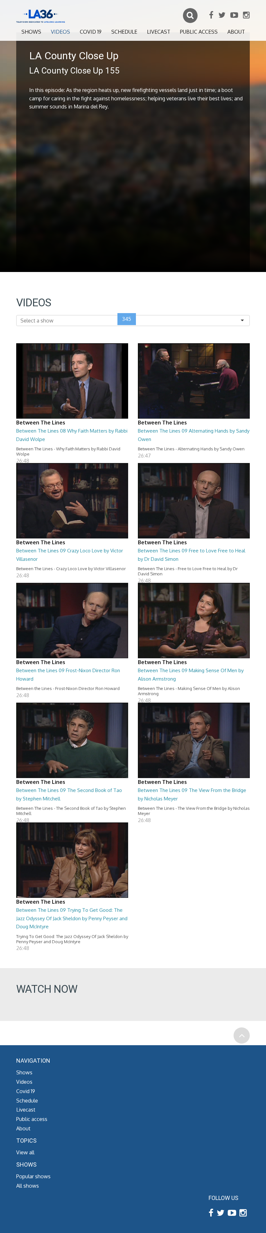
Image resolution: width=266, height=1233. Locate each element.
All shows (27, 1185)
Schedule (124, 31)
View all (25, 1152)
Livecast (158, 31)
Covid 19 (91, 31)
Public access (199, 31)
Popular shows (33, 1176)
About (236, 31)
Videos (60, 31)
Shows (31, 31)
